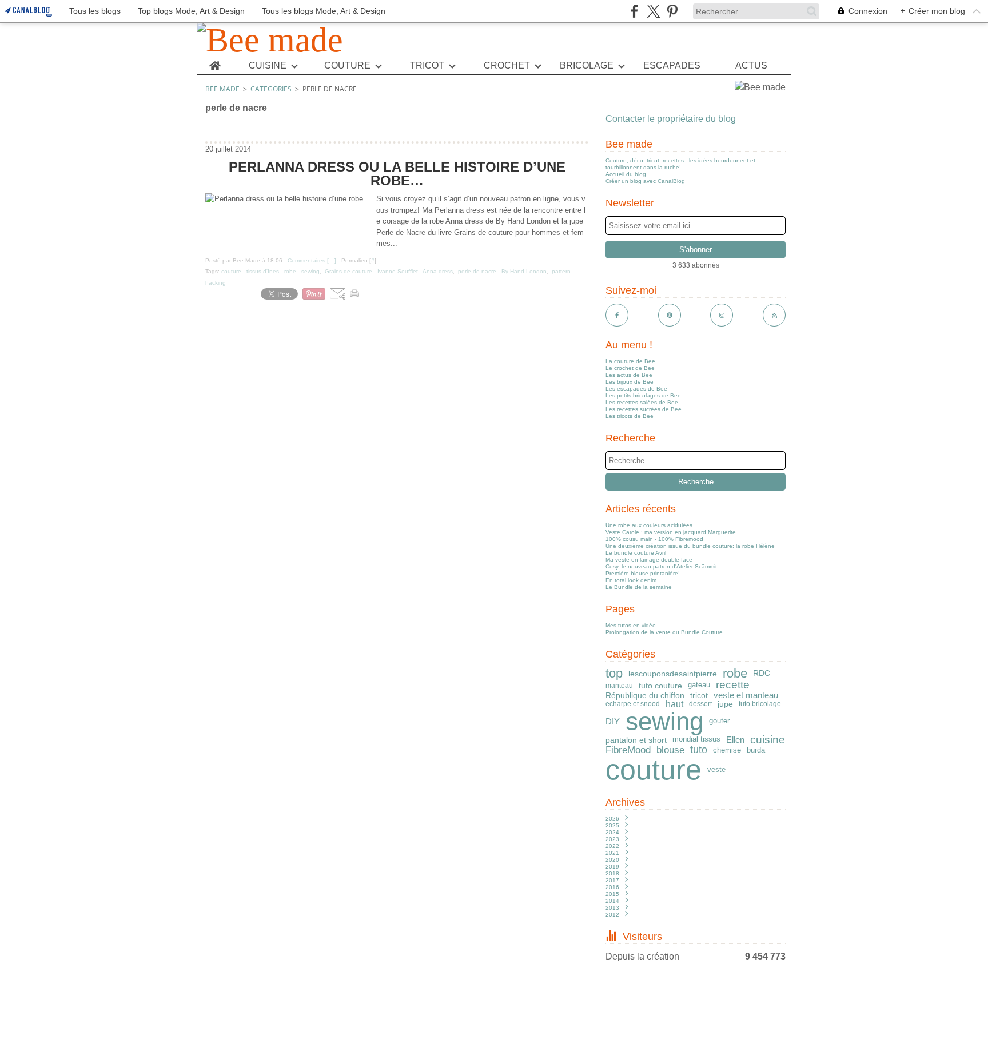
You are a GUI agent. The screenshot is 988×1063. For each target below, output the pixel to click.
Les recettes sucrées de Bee (643, 409)
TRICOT (427, 65)
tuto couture (660, 686)
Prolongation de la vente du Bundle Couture (664, 632)
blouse (670, 750)
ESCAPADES (671, 65)
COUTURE (347, 65)
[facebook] (634, 11)
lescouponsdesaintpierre (672, 674)
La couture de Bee (630, 361)
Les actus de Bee (628, 375)
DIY (612, 721)
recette (733, 685)
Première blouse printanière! (642, 573)
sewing (664, 721)
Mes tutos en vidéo (630, 625)
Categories (271, 89)
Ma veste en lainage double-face (648, 559)
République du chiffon (644, 695)
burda (756, 750)
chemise (727, 750)
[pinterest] (672, 11)
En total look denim (630, 580)
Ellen (735, 739)
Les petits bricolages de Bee (643, 395)
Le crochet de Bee (630, 368)
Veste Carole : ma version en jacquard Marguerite (670, 532)
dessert (700, 703)
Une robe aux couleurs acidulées (648, 525)
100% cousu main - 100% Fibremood (654, 539)
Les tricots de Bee (629, 416)
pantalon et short (636, 740)
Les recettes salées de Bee (641, 402)
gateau (699, 685)
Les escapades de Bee (636, 388)
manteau (619, 685)
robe (735, 673)
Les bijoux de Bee (629, 382)
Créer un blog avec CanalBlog (645, 181)
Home (215, 61)
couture (653, 769)
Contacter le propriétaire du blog (670, 119)
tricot (699, 695)
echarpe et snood (632, 703)
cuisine (767, 740)
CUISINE (267, 65)
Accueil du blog (625, 174)
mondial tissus (696, 739)
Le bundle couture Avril (635, 553)
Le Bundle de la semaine (638, 587)
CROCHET (507, 65)
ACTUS (751, 65)
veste (716, 769)
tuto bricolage (760, 703)
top (614, 673)
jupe (725, 704)
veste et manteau (746, 695)
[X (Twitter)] (653, 11)
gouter (719, 721)
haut (674, 703)
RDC (761, 674)
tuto (698, 750)
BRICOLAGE (586, 65)
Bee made (222, 89)
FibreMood (628, 750)
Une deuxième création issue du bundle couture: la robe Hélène (690, 546)
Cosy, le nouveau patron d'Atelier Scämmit (661, 566)
